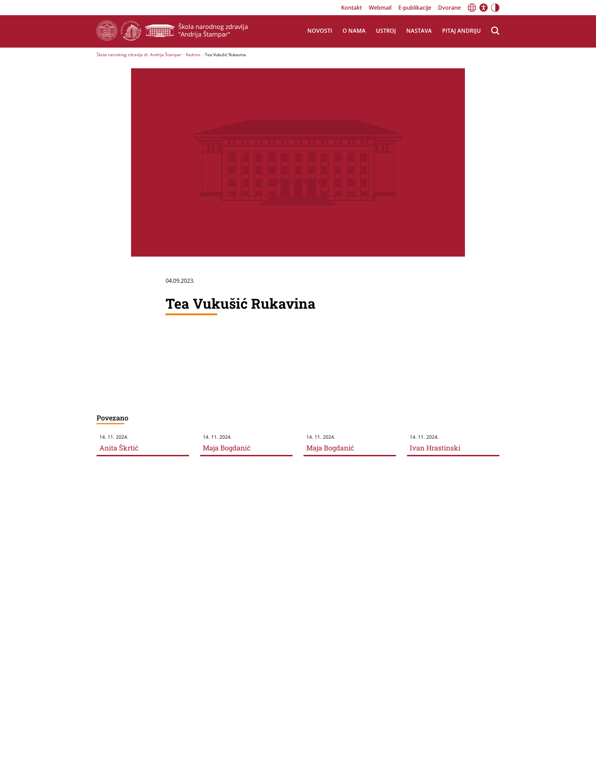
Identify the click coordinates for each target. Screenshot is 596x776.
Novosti (319, 30)
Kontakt (351, 7)
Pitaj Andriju (461, 30)
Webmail (380, 7)
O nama (354, 30)
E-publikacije (414, 7)
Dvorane (449, 7)
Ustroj (386, 30)
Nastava (419, 30)
